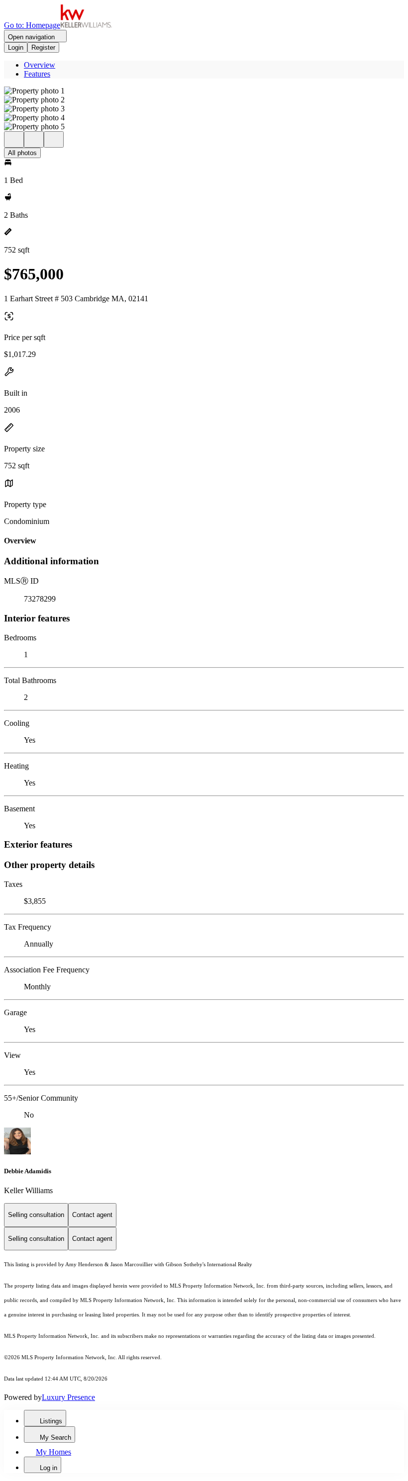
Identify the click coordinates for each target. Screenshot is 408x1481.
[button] (204, 91)
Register (43, 47)
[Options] (14, 139)
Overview (39, 65)
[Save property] (34, 139)
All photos (22, 153)
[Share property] (54, 139)
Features (37, 74)
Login (15, 47)
